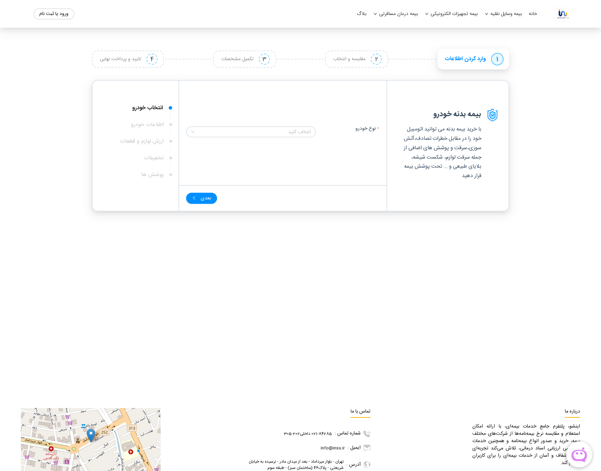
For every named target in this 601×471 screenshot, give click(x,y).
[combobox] (251, 131)
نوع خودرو (365, 129)
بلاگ (361, 14)
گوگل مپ (37, 417)
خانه (533, 14)
